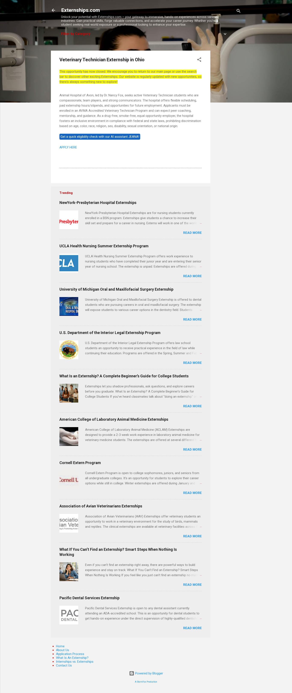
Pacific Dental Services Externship (89, 598)
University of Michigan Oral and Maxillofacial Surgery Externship (116, 289)
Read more (192, 233)
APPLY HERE (68, 147)
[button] (199, 60)
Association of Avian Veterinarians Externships (100, 506)
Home (60, 646)
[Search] (238, 11)
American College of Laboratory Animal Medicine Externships (113, 419)
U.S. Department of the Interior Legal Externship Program (110, 332)
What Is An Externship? (72, 658)
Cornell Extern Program (80, 462)
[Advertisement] (227, 115)
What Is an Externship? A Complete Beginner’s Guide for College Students (124, 376)
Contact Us (64, 665)
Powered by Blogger (148, 673)
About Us (62, 650)
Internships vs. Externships (74, 662)
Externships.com (80, 10)
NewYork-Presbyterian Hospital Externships (97, 202)
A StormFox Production (146, 681)
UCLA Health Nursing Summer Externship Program (104, 246)
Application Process (70, 654)
